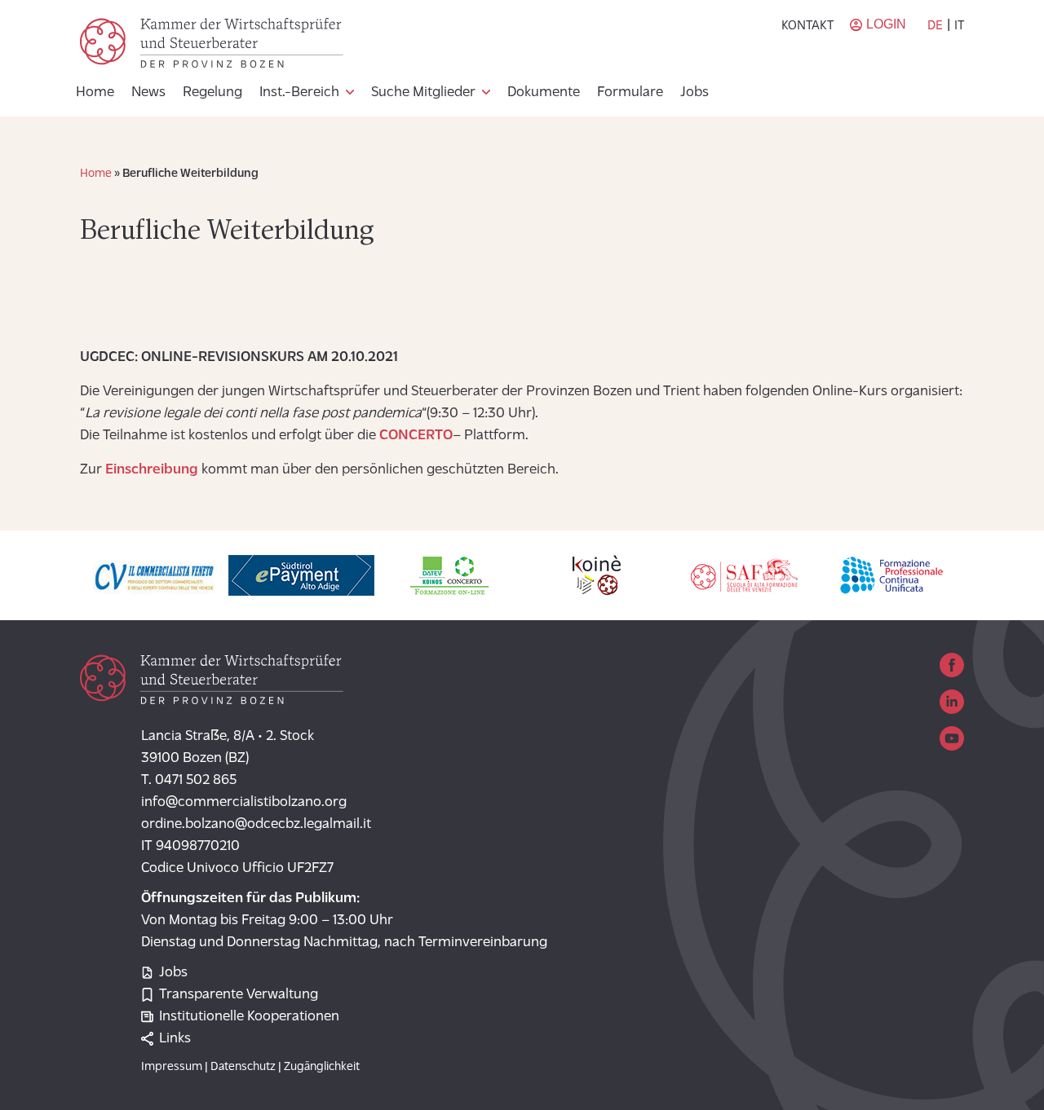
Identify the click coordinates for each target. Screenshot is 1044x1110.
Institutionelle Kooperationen (249, 1017)
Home (95, 93)
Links (175, 1039)
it (959, 26)
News (148, 93)
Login (886, 24)
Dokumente (543, 93)
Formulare (630, 93)
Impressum (171, 1067)
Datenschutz (243, 1067)
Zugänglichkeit (322, 1067)
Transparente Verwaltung (238, 995)
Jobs (694, 93)
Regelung (212, 93)
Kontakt (807, 26)
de (935, 26)
